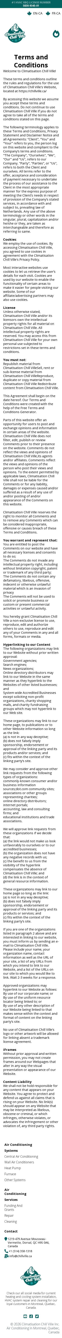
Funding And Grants (13, 1208)
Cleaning (10, 1221)
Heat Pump (12, 1168)
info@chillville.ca (20, 1256)
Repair (9, 1216)
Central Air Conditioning (21, 1156)
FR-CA (56, 13)
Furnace (10, 1174)
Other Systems (15, 1180)
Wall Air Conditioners (19, 1162)
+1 (11, 1251)
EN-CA (37, 13)
